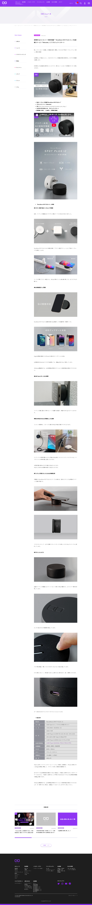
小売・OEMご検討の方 (71, 868)
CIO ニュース (20, 25)
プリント (18, 80)
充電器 (26, 869)
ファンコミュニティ (41, 2)
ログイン (71, 3)
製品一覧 (26, 868)
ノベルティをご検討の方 (71, 869)
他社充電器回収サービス (37, 890)
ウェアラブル (27, 873)
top (15, 25)
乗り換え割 (35, 891)
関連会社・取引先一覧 (61, 870)
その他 (26, 874)
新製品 (17, 61)
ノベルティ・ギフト (31, 2)
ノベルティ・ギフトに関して (38, 868)
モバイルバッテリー (28, 870)
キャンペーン (18, 67)
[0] (76, 3)
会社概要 (48, 2)
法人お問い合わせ (28, 885)
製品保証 (26, 884)
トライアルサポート (19, 4)
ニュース (18, 48)
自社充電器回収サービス (37, 889)
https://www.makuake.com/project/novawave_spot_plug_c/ (52, 106)
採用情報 (58, 872)
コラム (17, 87)
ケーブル (26, 872)
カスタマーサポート (28, 883)
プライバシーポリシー (72, 895)
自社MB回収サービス (36, 886)
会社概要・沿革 (60, 869)
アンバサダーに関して (50, 870)
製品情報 (24, 2)
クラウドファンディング (28, 25)
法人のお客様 (54, 2)
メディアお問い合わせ (28, 886)
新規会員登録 (35, 884)
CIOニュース (17, 2)
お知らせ (18, 41)
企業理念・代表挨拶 (60, 868)
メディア (60, 2)
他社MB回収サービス (36, 888)
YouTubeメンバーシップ (50, 869)
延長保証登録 (35, 885)
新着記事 (16, 868)
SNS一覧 (47, 868)
